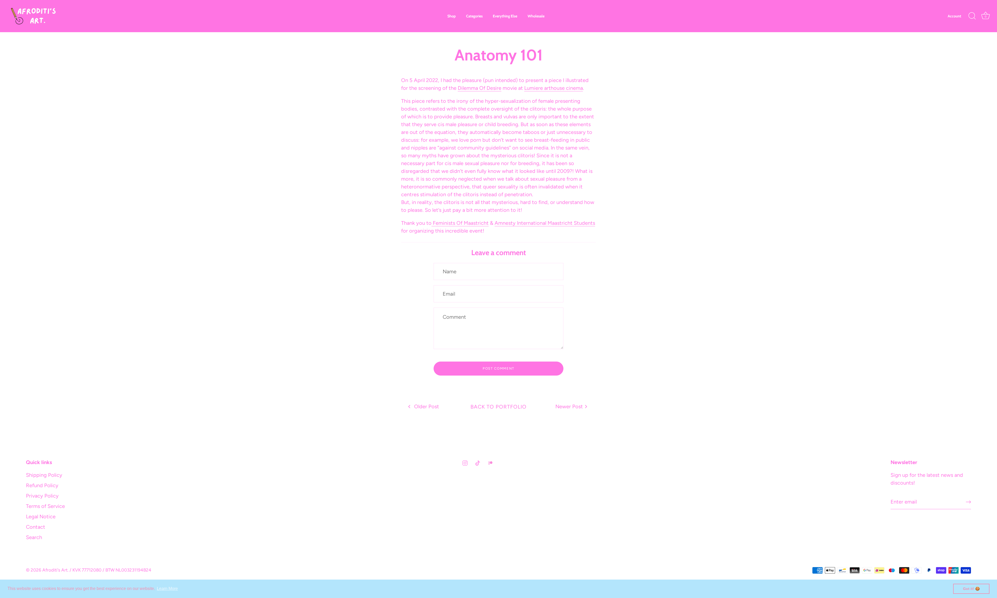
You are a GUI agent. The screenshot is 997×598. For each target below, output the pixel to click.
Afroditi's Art (55, 570)
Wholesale (536, 16)
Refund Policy (42, 485)
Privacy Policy (42, 496)
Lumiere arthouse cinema (553, 88)
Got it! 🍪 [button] (971, 589)
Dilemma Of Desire (479, 88)
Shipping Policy (44, 475)
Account (954, 16)
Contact (35, 527)
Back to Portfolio (498, 407)
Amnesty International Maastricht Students (545, 223)
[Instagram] (465, 462)
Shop (451, 16)
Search (34, 537)
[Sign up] (968, 502)
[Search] (972, 16)
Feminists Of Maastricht (460, 223)
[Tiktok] (477, 462)
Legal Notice (41, 516)
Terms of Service (45, 506)
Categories (474, 16)
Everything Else (505, 16)
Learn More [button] (167, 588)
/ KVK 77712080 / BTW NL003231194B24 (110, 570)
